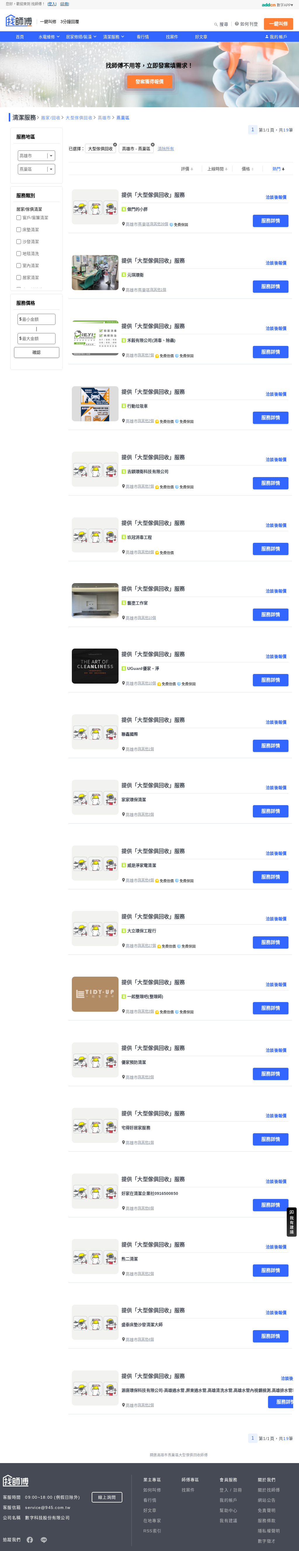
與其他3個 (146, 814)
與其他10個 (147, 618)
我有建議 (228, 1520)
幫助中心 (228, 1510)
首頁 (20, 36)
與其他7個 (146, 355)
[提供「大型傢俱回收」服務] (95, 206)
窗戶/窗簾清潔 (35, 217)
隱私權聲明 (269, 1531)
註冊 (237, 1490)
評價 (185, 169)
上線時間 (215, 169)
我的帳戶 (279, 36)
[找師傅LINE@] (43, 1540)
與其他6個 (146, 1208)
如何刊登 (249, 24)
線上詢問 (107, 1497)
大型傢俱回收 (79, 117)
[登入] (52, 4)
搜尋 (224, 24)
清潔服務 (111, 36)
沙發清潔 (30, 241)
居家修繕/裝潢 (79, 36)
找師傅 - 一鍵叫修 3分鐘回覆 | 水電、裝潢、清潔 (19, 20)
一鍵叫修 (278, 23)
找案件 (172, 36)
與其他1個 (158, 290)
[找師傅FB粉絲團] (29, 1540)
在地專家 (152, 1520)
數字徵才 (267, 1541)
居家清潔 (30, 277)
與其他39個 (159, 224)
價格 (246, 169)
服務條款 (267, 1520)
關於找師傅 (269, 1490)
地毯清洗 (30, 253)
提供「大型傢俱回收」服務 (153, 195)
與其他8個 (146, 552)
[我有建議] (292, 1222)
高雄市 (104, 117)
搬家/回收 (50, 117)
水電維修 (47, 36)
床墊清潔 (30, 229)
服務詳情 (270, 220)
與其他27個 (147, 946)
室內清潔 (30, 265)
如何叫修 (152, 1490)
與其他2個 (146, 421)
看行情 (143, 36)
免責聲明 (267, 1510)
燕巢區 (123, 117)
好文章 (201, 36)
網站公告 (267, 1500)
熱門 (276, 169)
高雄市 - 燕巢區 (136, 148)
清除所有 (166, 148)
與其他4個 (146, 880)
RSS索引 (152, 1531)
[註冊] (64, 4)
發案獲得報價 (149, 81)
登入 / (226, 1490)
